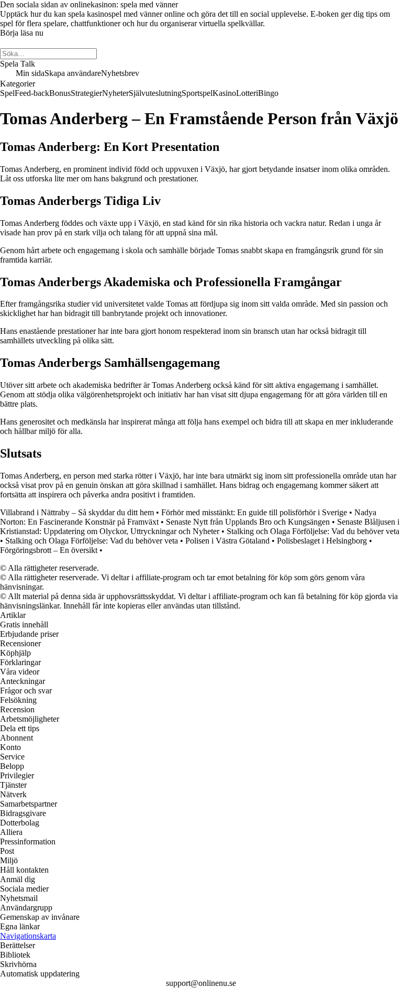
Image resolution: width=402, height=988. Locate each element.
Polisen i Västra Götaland (227, 540)
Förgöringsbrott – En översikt (48, 550)
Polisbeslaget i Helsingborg (322, 540)
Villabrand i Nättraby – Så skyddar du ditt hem (77, 512)
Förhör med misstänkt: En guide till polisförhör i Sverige (254, 512)
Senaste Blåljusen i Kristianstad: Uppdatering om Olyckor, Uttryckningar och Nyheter (199, 526)
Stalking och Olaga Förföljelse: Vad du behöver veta (313, 531)
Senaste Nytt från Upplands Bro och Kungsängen (248, 521)
